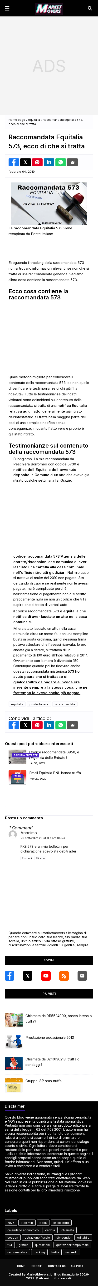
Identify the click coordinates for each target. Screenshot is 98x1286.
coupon (12, 1237)
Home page (17, 119)
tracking (39, 1252)
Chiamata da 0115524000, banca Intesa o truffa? (58, 1019)
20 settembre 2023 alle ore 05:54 (43, 838)
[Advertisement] (49, 66)
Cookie (36, 1266)
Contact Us (57, 1266)
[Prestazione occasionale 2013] (14, 1042)
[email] (82, 976)
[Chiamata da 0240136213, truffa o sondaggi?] (14, 1064)
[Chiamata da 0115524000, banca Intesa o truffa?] (14, 1020)
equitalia (34, 119)
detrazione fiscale (37, 1237)
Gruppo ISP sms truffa (43, 1081)
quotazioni (42, 1245)
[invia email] (72, 162)
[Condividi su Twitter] (25, 162)
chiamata (67, 1230)
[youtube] (46, 976)
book (43, 1223)
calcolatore (61, 1223)
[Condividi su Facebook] (14, 162)
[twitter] (27, 976)
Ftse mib (27, 1223)
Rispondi (27, 858)
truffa (55, 1252)
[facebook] (9, 976)
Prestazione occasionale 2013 (49, 1037)
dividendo (63, 1237)
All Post (77, 1266)
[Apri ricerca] (90, 8)
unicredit (71, 1252)
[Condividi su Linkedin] (49, 162)
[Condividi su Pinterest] (37, 162)
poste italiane (39, 704)
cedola (50, 1230)
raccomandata (65, 704)
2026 (11, 1223)
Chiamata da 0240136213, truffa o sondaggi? (52, 1062)
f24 (9, 1245)
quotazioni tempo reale (72, 1245)
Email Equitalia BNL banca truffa (55, 773)
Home (21, 1266)
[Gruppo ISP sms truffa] (14, 1085)
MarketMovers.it (39, 1274)
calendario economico (23, 1230)
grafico (24, 1245)
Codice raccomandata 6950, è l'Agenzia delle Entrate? (54, 755)
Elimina (40, 858)
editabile (83, 1237)
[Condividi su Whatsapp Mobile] (60, 162)
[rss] (64, 976)
